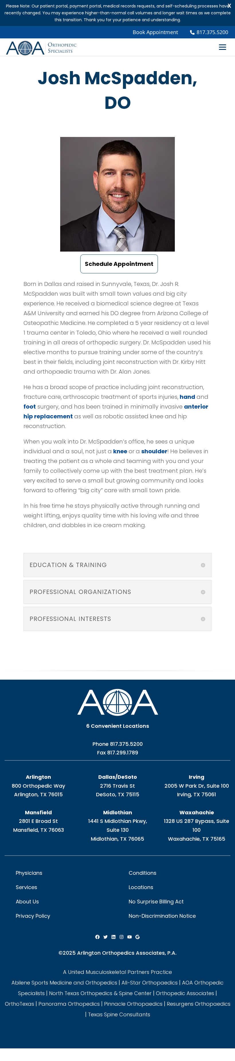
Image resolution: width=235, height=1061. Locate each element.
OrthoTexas (19, 1003)
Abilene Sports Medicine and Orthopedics (64, 982)
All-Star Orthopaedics (150, 982)
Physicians (29, 872)
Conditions (142, 872)
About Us (27, 901)
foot (29, 407)
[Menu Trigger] (222, 46)
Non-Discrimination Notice (162, 915)
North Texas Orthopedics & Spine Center (100, 993)
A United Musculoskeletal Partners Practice (117, 972)
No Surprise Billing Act (156, 901)
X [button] (229, 6)
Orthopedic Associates (185, 993)
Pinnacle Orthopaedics (133, 1003)
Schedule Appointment (119, 264)
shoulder (154, 451)
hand (187, 397)
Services (26, 887)
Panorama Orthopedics (69, 1003)
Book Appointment (155, 32)
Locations (141, 887)
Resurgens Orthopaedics (198, 1003)
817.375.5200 (126, 744)
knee (120, 451)
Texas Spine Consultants (119, 1014)
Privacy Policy (33, 915)
